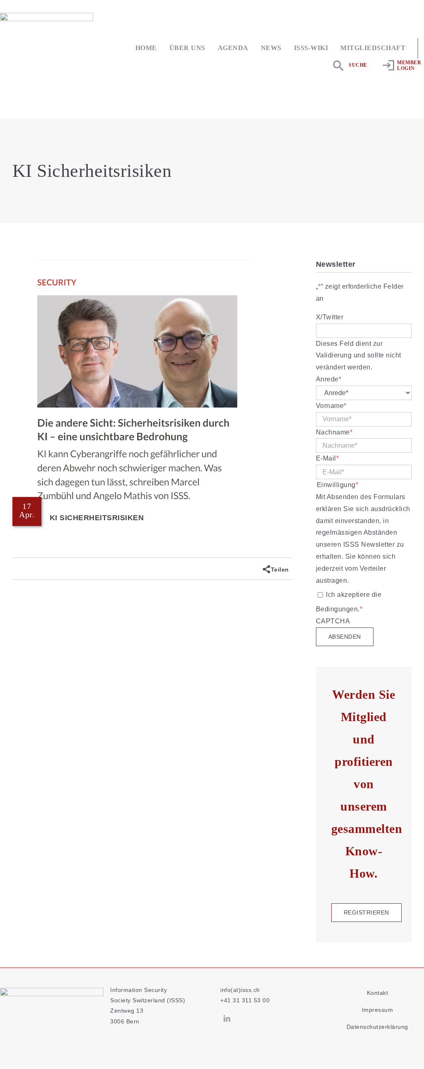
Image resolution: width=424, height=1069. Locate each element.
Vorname (331, 405)
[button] (349, 65)
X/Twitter (330, 317)
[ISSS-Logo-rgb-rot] (46, 15)
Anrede (329, 379)
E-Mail (327, 458)
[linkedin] (227, 1018)
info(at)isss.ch (240, 990)
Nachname (334, 432)
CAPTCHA (333, 621)
